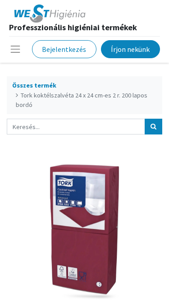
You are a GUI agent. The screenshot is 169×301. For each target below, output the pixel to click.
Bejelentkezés (64, 49)
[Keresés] (153, 126)
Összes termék (34, 85)
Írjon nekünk (130, 49)
